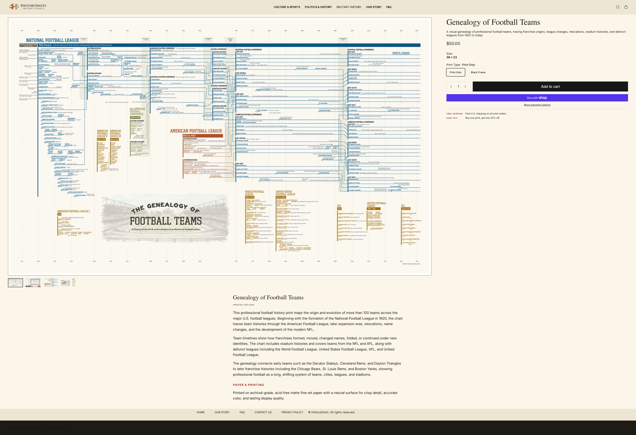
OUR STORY (222, 412)
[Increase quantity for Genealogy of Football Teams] (466, 86)
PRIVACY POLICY (292, 412)
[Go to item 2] (33, 282)
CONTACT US (263, 412)
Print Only (456, 72)
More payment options (537, 104)
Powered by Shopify (55, 427)
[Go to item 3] (50, 282)
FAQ (242, 412)
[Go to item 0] (15, 282)
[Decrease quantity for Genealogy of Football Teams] (450, 86)
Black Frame (478, 72)
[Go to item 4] (68, 282)
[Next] (422, 154)
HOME (201, 412)
